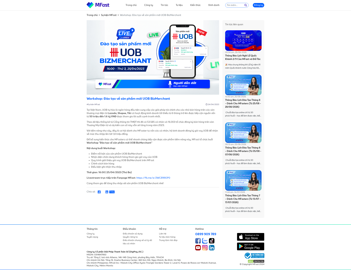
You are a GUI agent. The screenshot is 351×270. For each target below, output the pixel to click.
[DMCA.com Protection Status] (256, 261)
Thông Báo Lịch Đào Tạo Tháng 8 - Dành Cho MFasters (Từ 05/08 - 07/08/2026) (243, 151)
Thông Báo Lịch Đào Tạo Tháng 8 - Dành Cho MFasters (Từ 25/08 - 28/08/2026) (243, 103)
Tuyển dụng (92, 237)
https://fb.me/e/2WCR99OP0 (153, 178)
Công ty (148, 5)
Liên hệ (162, 234)
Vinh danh (213, 5)
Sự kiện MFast (109, 15)
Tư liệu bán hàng (167, 237)
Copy (112, 192)
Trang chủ (131, 5)
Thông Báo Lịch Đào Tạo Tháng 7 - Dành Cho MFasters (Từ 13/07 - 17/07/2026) (243, 199)
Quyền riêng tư (130, 237)
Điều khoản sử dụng (132, 234)
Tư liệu (179, 5)
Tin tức (164, 5)
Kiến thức (195, 5)
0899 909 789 (205, 234)
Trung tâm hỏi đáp (168, 240)
